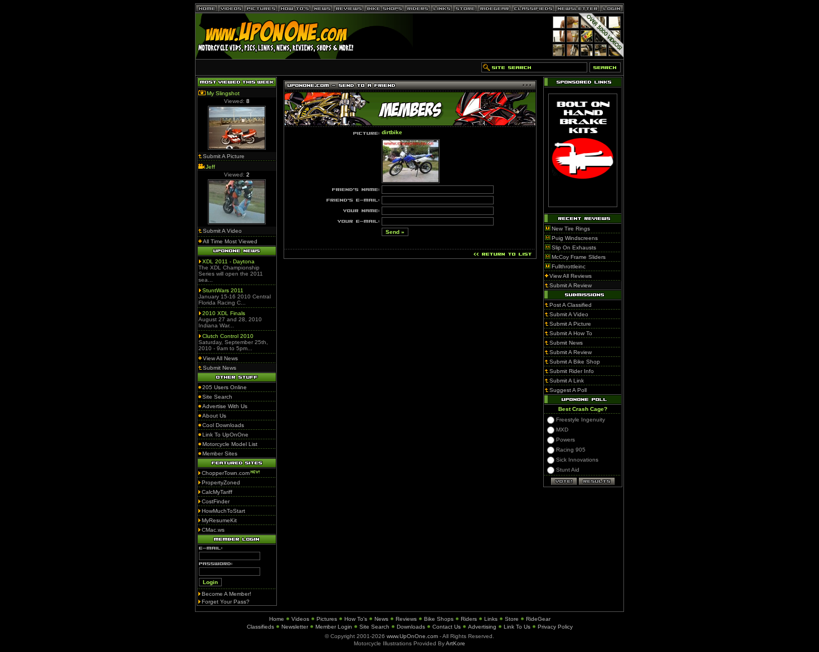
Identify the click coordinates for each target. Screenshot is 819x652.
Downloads (411, 627)
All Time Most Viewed (230, 241)
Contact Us (446, 627)
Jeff (210, 167)
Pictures (326, 619)
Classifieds (260, 627)
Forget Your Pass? (226, 602)
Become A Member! (226, 594)
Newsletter (294, 627)
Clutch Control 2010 (228, 336)
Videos (300, 619)
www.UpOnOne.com (412, 636)
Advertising (482, 627)
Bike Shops (439, 619)
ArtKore (455, 643)
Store (512, 619)
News (381, 619)
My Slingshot (223, 93)
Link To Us (517, 627)
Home (276, 619)
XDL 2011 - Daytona (228, 261)
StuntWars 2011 (222, 290)
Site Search (374, 627)
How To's (355, 619)
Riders (469, 619)
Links (491, 619)
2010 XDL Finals (223, 313)
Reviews (406, 619)
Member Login (333, 627)
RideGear (538, 619)
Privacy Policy (555, 627)
